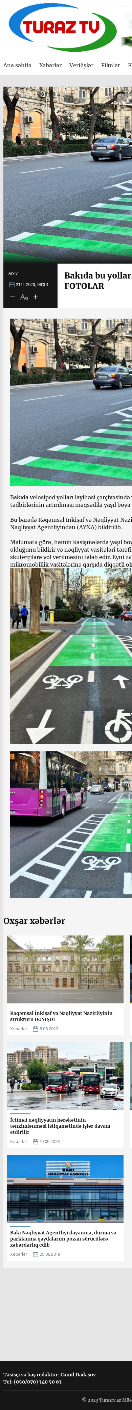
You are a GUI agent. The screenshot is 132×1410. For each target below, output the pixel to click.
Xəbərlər (50, 65)
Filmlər (110, 65)
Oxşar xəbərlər (34, 920)
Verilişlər (81, 65)
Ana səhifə (17, 65)
